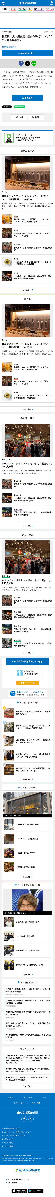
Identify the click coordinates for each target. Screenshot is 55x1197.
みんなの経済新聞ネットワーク (27, 1170)
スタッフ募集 (8, 1146)
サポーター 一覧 (28, 683)
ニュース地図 (7, 32)
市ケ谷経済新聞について (12, 1129)
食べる (13, 9)
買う (30, 9)
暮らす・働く (39, 9)
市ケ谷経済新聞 (27, 3)
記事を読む (27, 98)
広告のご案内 (8, 1143)
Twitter (31, 1118)
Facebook (24, 1118)
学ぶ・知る (50, 9)
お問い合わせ (8, 1139)
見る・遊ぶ (22, 9)
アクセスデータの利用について (14, 1136)
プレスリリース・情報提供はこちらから (17, 1132)
